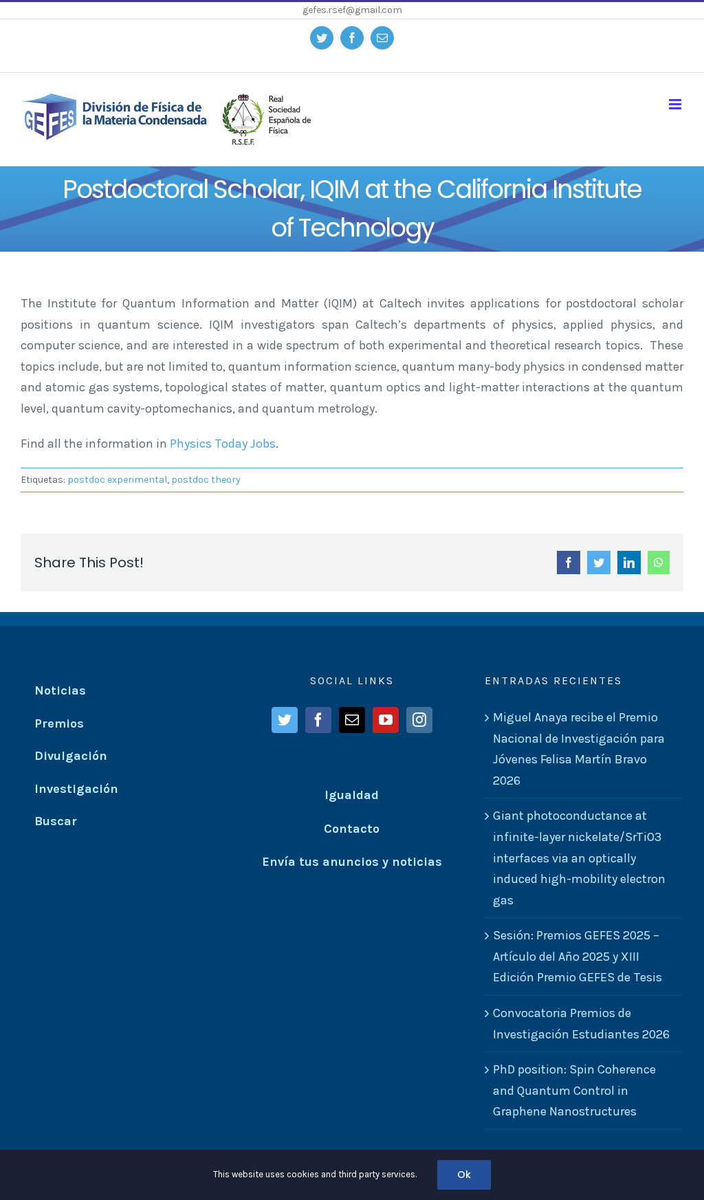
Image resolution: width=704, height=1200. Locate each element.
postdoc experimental (117, 480)
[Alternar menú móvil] (676, 104)
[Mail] (352, 720)
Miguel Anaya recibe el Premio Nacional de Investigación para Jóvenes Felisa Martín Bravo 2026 (579, 749)
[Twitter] (285, 720)
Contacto (352, 828)
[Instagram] (419, 720)
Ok (464, 1174)
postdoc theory (206, 480)
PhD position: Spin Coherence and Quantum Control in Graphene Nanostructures (574, 1090)
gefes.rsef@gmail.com (352, 10)
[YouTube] (386, 720)
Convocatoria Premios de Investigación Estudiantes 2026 (581, 1023)
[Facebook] (318, 720)
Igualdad (351, 795)
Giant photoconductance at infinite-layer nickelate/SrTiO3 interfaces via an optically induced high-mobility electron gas (579, 857)
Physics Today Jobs (223, 443)
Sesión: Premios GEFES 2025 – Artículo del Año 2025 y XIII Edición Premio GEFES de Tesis (577, 956)
